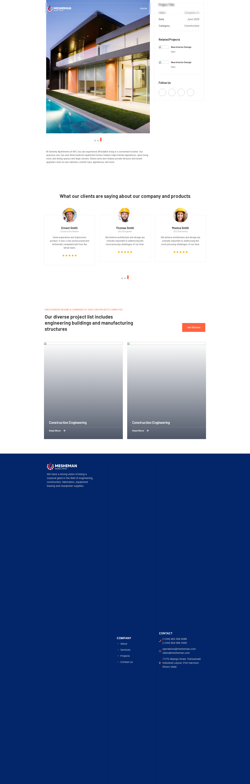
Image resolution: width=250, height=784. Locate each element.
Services (169, 8)
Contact (199, 8)
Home (143, 8)
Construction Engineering (193, 422)
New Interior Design (181, 47)
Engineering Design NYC (108, 422)
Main (173, 51)
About (155, 8)
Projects (184, 8)
